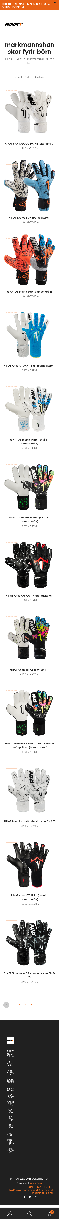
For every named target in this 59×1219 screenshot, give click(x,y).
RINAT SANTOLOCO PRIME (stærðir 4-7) (29, 144)
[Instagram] (35, 1196)
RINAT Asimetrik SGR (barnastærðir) (29, 292)
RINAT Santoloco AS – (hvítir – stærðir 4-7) (29, 821)
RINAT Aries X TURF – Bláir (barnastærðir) (29, 366)
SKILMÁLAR (36, 1183)
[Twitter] (30, 1196)
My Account (10, 1213)
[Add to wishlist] (51, 89)
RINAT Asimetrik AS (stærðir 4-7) (29, 670)
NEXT (32, 1005)
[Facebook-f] (24, 1196)
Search (29, 1213)
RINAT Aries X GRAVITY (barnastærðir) (30, 596)
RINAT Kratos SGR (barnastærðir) (29, 218)
